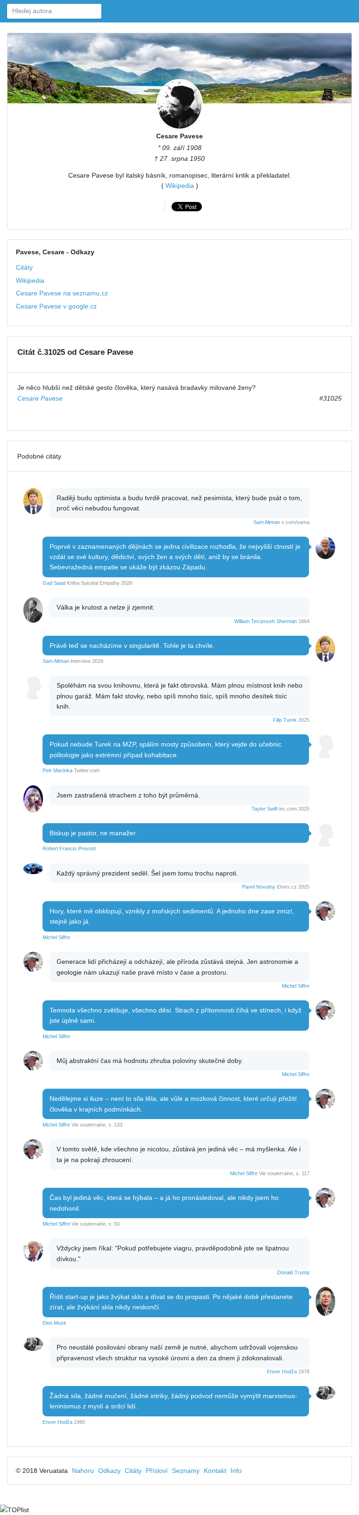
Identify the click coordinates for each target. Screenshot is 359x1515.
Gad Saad (54, 583)
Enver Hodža (282, 1371)
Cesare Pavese (179, 136)
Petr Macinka (57, 770)
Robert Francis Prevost (69, 848)
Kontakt (215, 1470)
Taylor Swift (264, 808)
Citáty (24, 267)
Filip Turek (285, 720)
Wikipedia (179, 185)
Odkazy (109, 1470)
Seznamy (186, 1470)
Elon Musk (54, 1323)
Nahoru (83, 1470)
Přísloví (157, 1470)
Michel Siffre (56, 937)
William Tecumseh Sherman (265, 621)
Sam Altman (266, 522)
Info (236, 1470)
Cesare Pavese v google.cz (56, 306)
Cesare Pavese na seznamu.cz (62, 293)
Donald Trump (293, 1272)
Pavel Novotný (258, 887)
